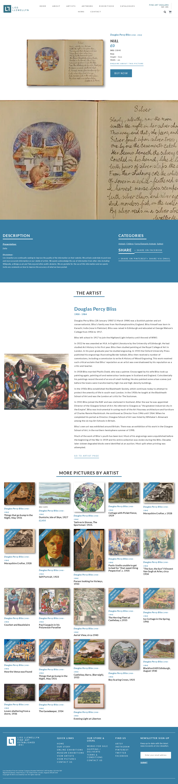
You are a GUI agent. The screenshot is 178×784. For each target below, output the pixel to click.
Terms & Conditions (95, 756)
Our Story (64, 747)
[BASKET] (170, 11)
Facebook (121, 756)
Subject (160, 244)
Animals (121, 244)
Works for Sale (97, 746)
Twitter (120, 753)
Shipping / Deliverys (94, 750)
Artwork (87, 6)
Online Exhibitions (70, 750)
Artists (71, 6)
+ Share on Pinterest (132, 259)
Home (43, 6)
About (56, 6)
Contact (96, 12)
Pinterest (122, 750)
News (81, 12)
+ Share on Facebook (148, 250)
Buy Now (121, 73)
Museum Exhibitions (70, 753)
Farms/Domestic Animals (145, 244)
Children (130, 244)
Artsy (119, 744)
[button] (165, 12)
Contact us (64, 762)
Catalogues (127, 6)
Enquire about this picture (127, 63)
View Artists (65, 756)
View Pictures (66, 759)
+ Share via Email (158, 259)
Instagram (122, 747)
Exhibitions (106, 6)
